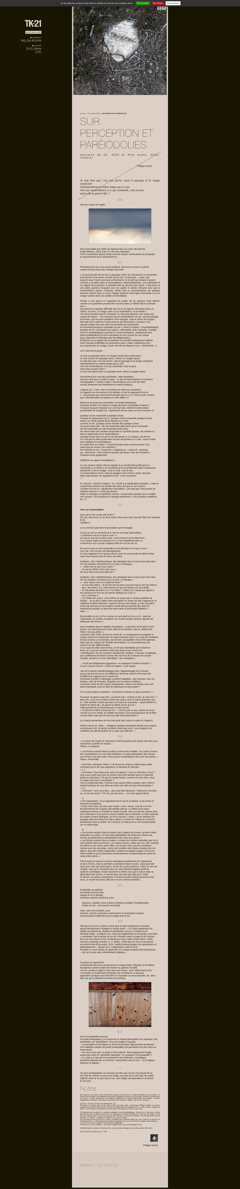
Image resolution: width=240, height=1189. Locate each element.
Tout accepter (143, 3)
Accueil (83, 113)
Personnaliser (173, 3)
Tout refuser (158, 3)
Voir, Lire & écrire (31, 40)
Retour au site (34, 32)
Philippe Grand (144, 166)
